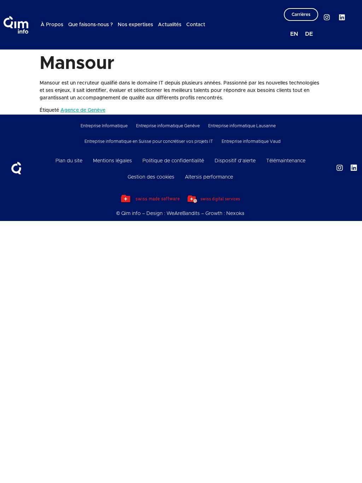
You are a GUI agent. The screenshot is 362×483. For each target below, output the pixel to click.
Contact (195, 24)
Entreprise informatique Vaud (251, 141)
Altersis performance (209, 177)
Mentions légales (112, 160)
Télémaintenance (285, 160)
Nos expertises (135, 24)
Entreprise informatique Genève (168, 126)
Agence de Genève (82, 110)
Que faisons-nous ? (90, 24)
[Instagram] (326, 17)
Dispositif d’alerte (235, 160)
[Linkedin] (342, 17)
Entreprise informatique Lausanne (242, 126)
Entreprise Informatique (104, 126)
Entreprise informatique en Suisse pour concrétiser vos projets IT (148, 141)
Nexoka (235, 213)
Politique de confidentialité (173, 160)
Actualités (169, 24)
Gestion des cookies (151, 177)
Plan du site (69, 160)
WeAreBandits (183, 213)
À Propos (52, 24)
